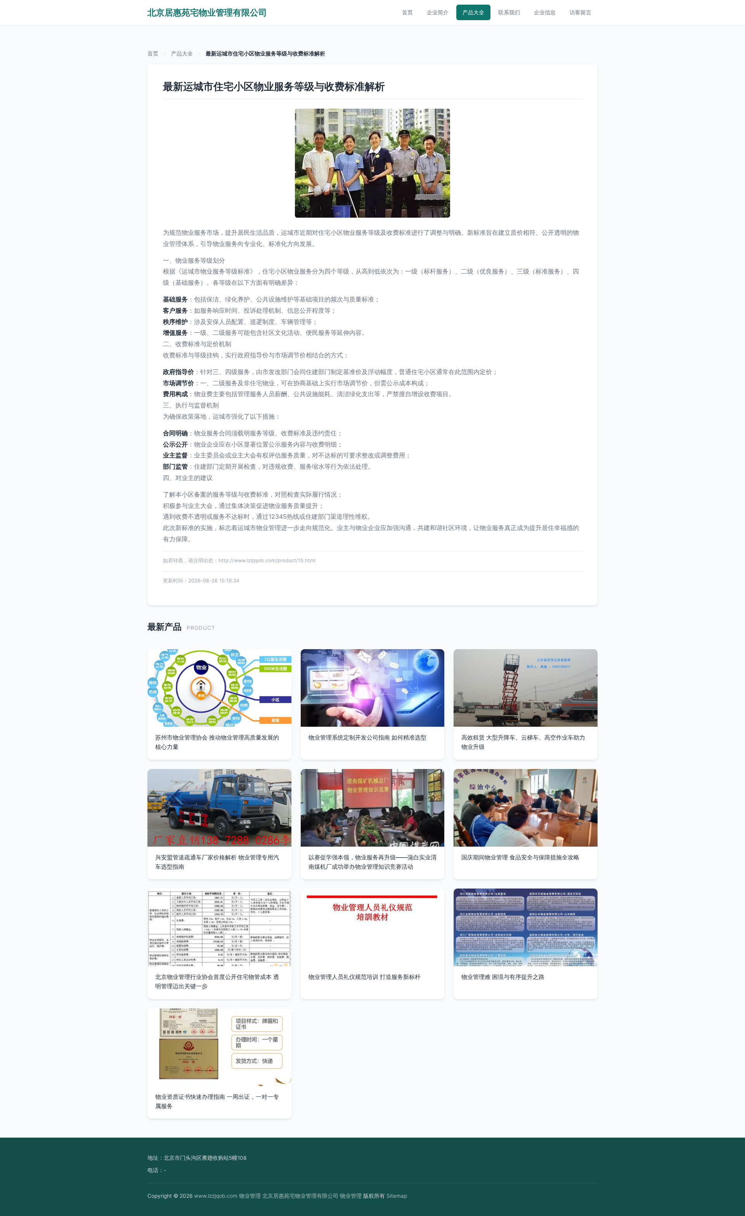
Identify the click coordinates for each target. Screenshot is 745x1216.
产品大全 (473, 12)
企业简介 (438, 12)
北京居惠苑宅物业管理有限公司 (207, 12)
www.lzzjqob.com (215, 1196)
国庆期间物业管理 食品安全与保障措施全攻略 (520, 857)
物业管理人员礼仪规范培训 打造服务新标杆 (364, 976)
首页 (407, 12)
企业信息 (545, 12)
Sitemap (396, 1196)
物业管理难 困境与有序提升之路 (502, 976)
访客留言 (580, 12)
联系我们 (509, 12)
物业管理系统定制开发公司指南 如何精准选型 (367, 737)
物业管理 (250, 1196)
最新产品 (164, 626)
